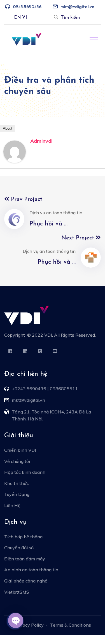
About (7, 128)
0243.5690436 (27, 7)
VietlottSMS (16, 592)
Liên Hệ (12, 505)
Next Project (78, 238)
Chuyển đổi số (19, 547)
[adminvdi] (14, 151)
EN (17, 17)
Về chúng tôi (17, 461)
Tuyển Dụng (16, 494)
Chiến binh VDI (20, 450)
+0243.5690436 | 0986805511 (45, 388)
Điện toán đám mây (24, 559)
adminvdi (41, 141)
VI (24, 17)
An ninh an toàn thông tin (31, 569)
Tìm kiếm (70, 17)
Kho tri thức (16, 483)
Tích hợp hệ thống (23, 536)
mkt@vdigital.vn (77, 7)
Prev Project (25, 199)
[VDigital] (26, 39)
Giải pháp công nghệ (25, 581)
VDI (48, 335)
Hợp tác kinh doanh (24, 472)
